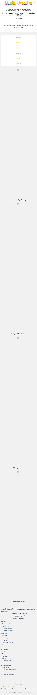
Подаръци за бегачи (7, 628)
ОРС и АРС (5, 672)
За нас (3, 651)
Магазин (4, 658)
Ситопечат (4, 640)
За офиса (24, 683)
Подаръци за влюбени (7, 630)
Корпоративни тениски (7, 626)
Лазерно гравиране (7, 644)
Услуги (30, 683)
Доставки (4, 653)
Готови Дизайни (15, 683)
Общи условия (5, 667)
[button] (2, 3)
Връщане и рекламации (8, 674)
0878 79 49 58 (18, 616)
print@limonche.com (18, 618)
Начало (4, 13)
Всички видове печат (7, 638)
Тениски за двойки (6, 624)
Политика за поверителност (9, 669)
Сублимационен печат (7, 642)
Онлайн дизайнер (6, 660)
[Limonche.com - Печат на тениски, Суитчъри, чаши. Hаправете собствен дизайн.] (18, 3)
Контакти (4, 656)
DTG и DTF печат (6, 635)
